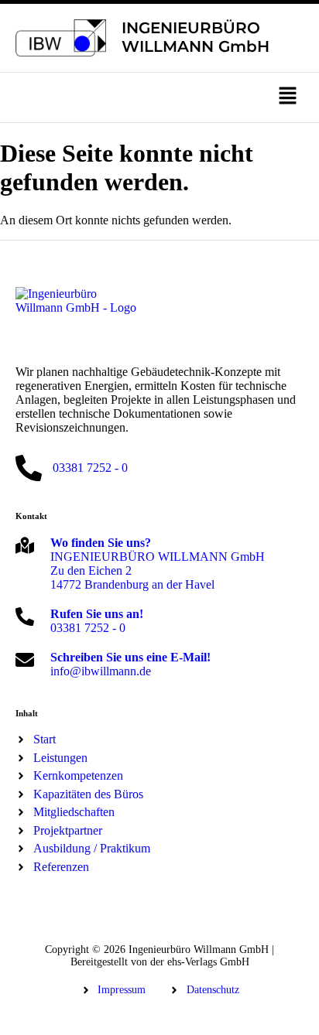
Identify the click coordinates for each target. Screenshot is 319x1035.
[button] (159, 97)
